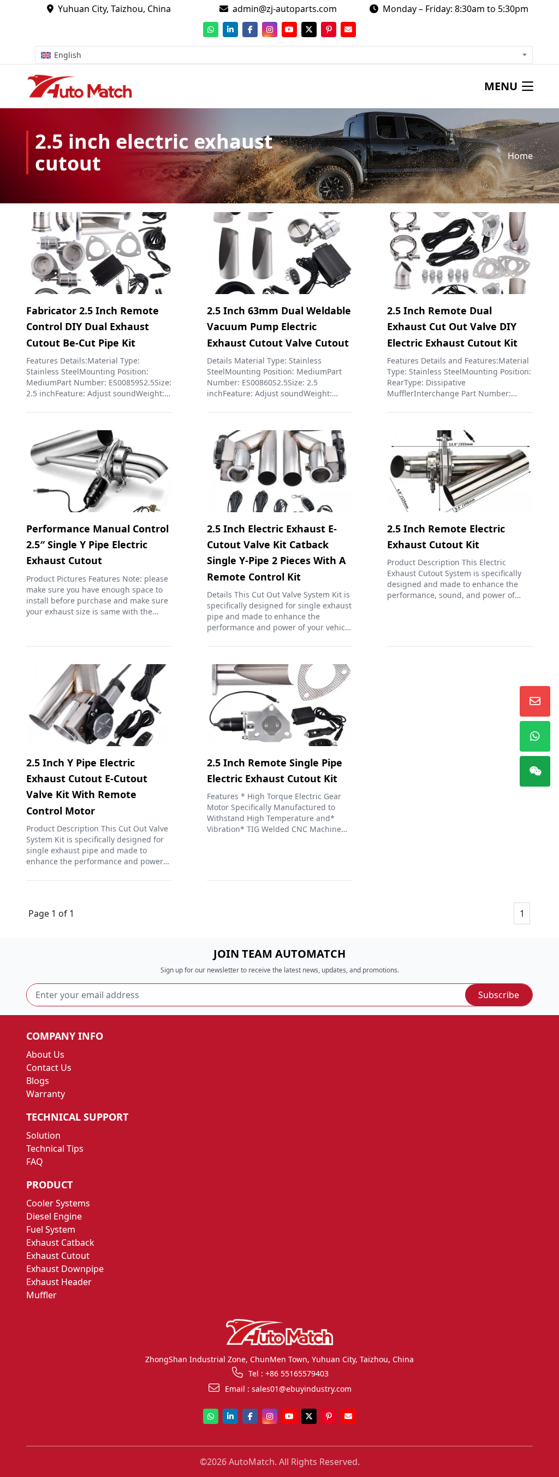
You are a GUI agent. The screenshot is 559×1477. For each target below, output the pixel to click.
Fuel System (50, 1229)
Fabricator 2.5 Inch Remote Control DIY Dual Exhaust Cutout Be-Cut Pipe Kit (92, 326)
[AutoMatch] (87, 86)
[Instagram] (269, 29)
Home (520, 156)
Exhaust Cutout (58, 1256)
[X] (309, 29)
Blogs (37, 1081)
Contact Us (49, 1068)
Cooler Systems (58, 1203)
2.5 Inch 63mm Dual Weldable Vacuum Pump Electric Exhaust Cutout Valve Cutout (279, 326)
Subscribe (498, 995)
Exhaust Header (59, 1282)
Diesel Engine (54, 1216)
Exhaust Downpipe (65, 1269)
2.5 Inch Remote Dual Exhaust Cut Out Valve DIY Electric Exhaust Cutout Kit (452, 326)
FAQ (34, 1162)
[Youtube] (289, 29)
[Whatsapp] (210, 29)
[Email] (348, 29)
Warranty (45, 1094)
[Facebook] (250, 29)
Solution (43, 1135)
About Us (45, 1054)
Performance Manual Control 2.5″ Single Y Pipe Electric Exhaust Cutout (97, 544)
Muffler (41, 1295)
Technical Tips (55, 1148)
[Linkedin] (230, 29)
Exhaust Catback (60, 1242)
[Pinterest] (328, 29)
